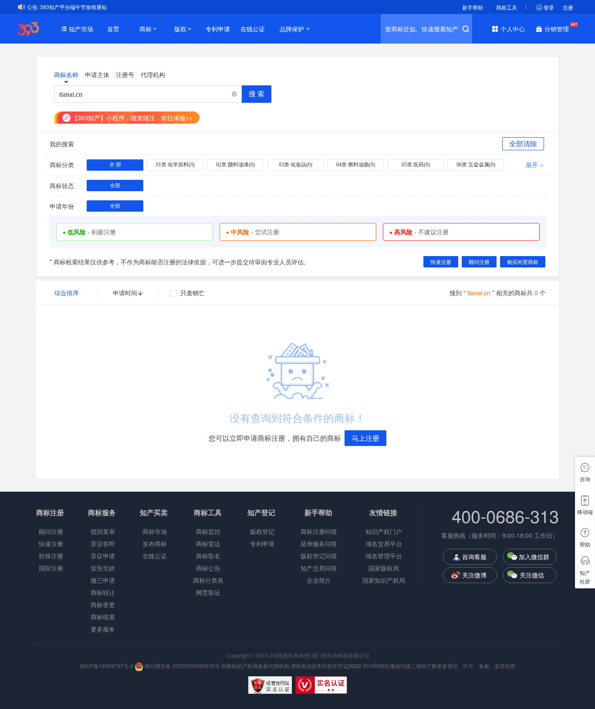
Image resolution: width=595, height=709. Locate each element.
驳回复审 (103, 531)
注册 (568, 7)
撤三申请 (103, 580)
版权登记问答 (319, 555)
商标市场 (154, 531)
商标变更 (103, 604)
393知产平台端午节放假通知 (73, 6)
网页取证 (208, 592)
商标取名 (208, 555)
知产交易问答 (319, 568)
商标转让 (103, 592)
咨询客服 (474, 556)
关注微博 (474, 575)
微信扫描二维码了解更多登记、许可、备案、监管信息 (452, 665)
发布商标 (154, 543)
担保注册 (51, 555)
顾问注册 (51, 531)
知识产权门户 (383, 531)
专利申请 (218, 28)
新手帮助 (472, 7)
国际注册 (51, 568)
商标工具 (506, 7)
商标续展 (103, 616)
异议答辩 (103, 543)
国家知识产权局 (383, 580)
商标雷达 (208, 543)
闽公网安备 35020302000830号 (181, 665)
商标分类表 (208, 580)
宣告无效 (103, 568)
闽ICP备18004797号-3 (107, 665)
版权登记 (262, 531)
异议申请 (103, 555)
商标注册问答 (319, 531)
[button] (234, 94)
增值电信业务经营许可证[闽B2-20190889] (340, 665)
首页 (113, 28)
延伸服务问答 (319, 543)
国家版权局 (383, 568)
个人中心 (512, 28)
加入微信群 (534, 556)
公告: (33, 6)
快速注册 (51, 543)
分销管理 (556, 28)
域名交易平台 (383, 543)
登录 (549, 7)
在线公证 (252, 28)
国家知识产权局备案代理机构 (255, 665)
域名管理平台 (383, 555)
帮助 (585, 544)
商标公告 (208, 568)
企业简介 (319, 580)
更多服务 (103, 629)
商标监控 (208, 531)
